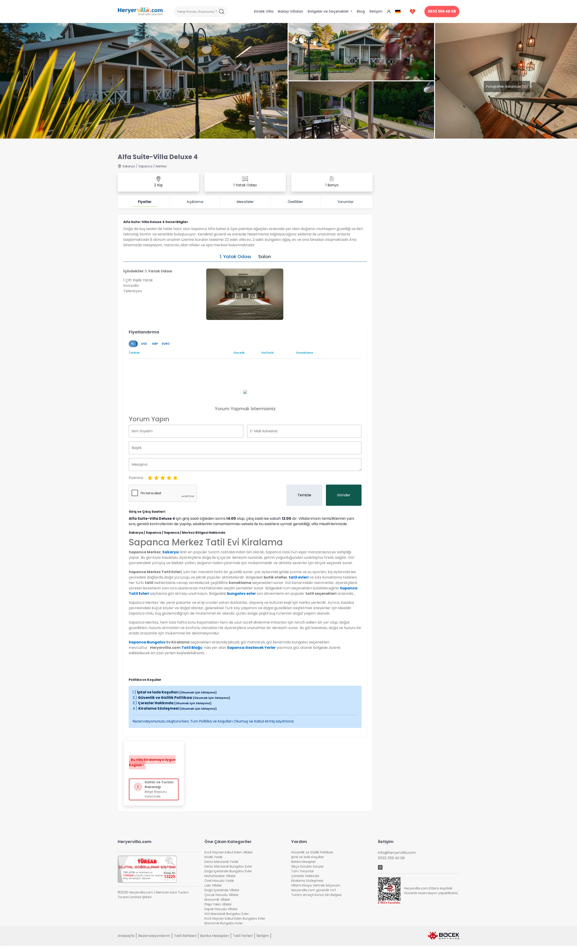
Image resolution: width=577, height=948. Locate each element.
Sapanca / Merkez (152, 166)
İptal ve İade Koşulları (177, 692)
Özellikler (295, 201)
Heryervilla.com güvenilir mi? (313, 890)
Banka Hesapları (303, 861)
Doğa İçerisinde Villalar (221, 890)
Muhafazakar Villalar (220, 876)
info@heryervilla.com (397, 852)
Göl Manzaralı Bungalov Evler (226, 914)
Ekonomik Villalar (217, 899)
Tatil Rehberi (185, 935)
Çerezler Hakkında (174, 703)
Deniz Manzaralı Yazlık (221, 861)
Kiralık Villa (263, 11)
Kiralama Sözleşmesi (177, 708)
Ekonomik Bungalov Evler (223, 923)
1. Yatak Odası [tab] (235, 256)
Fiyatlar (144, 201)
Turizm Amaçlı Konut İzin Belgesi (316, 895)
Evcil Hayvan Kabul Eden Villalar (228, 852)
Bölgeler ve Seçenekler (329, 11)
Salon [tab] (264, 256)
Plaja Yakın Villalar (218, 904)
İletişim (375, 11)
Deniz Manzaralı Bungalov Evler (228, 866)
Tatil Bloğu (191, 647)
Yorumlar (345, 201)
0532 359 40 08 (442, 11)
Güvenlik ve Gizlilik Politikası (184, 697)
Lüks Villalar (213, 885)
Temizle (304, 495)
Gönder (343, 495)
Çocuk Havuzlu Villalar (221, 895)
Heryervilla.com (134, 841)
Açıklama (195, 201)
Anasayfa (126, 935)
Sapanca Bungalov (147, 642)
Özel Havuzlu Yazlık (219, 880)
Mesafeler (245, 201)
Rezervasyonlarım (154, 935)
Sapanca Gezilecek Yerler (251, 647)
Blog (361, 11)
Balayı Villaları (290, 11)
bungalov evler (241, 593)
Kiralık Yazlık (213, 857)
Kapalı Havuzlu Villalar (221, 909)
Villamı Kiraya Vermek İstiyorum (315, 885)
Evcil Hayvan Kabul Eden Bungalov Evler (234, 918)
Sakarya (128, 166)
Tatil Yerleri (243, 935)
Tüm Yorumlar (302, 871)
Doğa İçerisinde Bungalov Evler (228, 871)
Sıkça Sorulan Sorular (307, 866)
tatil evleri (299, 577)
